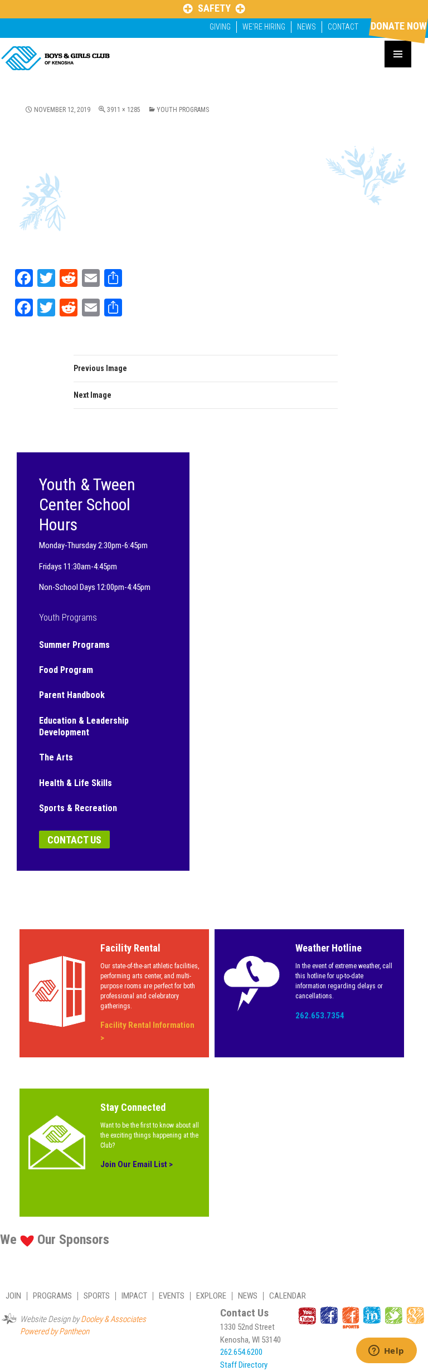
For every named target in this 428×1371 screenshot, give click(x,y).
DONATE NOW (398, 26)
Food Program (66, 670)
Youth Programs (183, 110)
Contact (343, 26)
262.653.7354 (319, 1016)
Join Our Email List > (136, 1164)
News (306, 26)
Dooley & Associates (113, 1319)
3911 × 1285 (123, 110)
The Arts (56, 757)
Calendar (287, 1296)
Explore (211, 1296)
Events (171, 1296)
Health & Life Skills (75, 783)
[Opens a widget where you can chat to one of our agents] (386, 1351)
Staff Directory (244, 1365)
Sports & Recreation (78, 808)
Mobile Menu (398, 54)
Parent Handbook (72, 695)
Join (13, 1296)
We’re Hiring (263, 26)
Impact (134, 1296)
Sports (97, 1296)
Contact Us (74, 840)
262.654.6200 (241, 1352)
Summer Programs (74, 645)
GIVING (220, 26)
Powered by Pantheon (54, 1331)
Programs (52, 1296)
